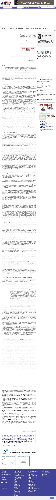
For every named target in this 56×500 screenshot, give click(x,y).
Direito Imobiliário (30, 481)
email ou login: (5, 458)
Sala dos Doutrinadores (17, 478)
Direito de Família (30, 474)
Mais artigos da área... (51, 100)
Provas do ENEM (16, 474)
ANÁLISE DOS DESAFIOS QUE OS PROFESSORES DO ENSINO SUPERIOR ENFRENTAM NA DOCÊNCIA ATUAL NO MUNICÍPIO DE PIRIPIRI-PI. (45, 56)
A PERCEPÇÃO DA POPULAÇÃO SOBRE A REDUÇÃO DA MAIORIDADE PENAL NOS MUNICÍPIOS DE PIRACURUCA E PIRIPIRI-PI (44, 52)
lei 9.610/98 (8, 435)
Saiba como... (28, 50)
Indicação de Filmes (17, 492)
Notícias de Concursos (17, 480)
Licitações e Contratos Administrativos (33, 488)
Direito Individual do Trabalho (32, 475)
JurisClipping (16, 481)
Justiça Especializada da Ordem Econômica (45, 99)
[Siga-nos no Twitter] (54, 6)
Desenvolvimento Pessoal (45, 471)
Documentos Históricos (17, 493)
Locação (29, 483)
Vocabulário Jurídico (17, 484)
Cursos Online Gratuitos (17, 471)
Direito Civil (29, 472)
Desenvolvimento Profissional (46, 472)
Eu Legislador (16, 482)
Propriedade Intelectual (31, 484)
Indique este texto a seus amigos (28, 431)
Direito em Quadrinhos (17, 491)
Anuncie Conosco (3, 479)
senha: (3, 461)
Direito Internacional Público (32, 490)
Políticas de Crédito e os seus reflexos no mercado (46, 89)
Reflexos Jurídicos (17, 486)
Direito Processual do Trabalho (32, 477)
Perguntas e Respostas (17, 477)
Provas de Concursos (17, 473)
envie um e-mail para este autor (44, 45)
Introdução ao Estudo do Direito (32, 471)
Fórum (15, 494)
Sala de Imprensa (17, 485)
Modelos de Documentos (18, 476)
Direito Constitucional (31, 489)
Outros (29, 492)
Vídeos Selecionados (17, 472)
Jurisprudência (16, 489)
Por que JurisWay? (3, 472)
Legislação (16, 488)
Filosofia (43, 475)
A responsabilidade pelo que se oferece (44, 85)
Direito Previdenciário (31, 482)
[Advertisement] (28, 17)
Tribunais (15, 487)
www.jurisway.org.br (24, 440)
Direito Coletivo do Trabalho (32, 476)
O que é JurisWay (3, 471)
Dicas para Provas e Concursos (19, 475)
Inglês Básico (44, 473)
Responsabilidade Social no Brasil (6, 474)
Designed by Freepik (4, 488)
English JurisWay (16, 495)
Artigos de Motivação (17, 479)
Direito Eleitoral (30, 487)
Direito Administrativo (31, 479)
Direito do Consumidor (31, 480)
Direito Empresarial (31, 473)
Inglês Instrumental (44, 474)
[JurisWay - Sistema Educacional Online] (6, 4)
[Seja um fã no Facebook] (53, 6)
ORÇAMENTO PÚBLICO (42, 90)
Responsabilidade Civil (31, 485)
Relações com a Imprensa (45, 476)
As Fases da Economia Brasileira (43, 81)
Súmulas (15, 490)
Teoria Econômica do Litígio (32, 491)
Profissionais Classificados (5, 473)
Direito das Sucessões (31, 486)
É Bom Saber (16, 483)
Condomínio (30, 478)
